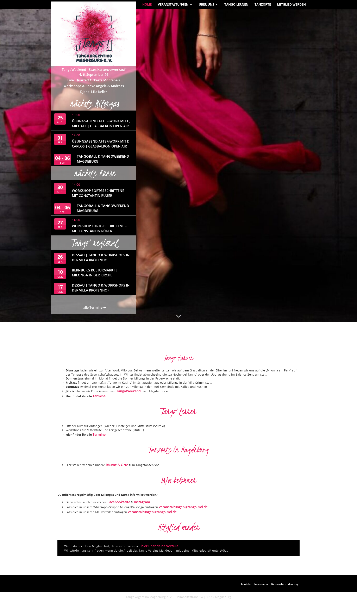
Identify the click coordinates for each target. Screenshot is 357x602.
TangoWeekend (129, 391)
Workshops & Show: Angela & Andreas (93, 86)
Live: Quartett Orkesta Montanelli (93, 80)
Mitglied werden (291, 4)
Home (147, 4)
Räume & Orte (117, 465)
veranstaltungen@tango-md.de (183, 507)
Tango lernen (236, 4)
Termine (99, 396)
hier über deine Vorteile (159, 546)
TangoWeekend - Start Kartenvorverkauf (93, 69)
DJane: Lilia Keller (93, 91)
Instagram (142, 502)
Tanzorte (263, 4)
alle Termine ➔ (94, 307)
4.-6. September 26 (93, 74)
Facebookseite (118, 502)
